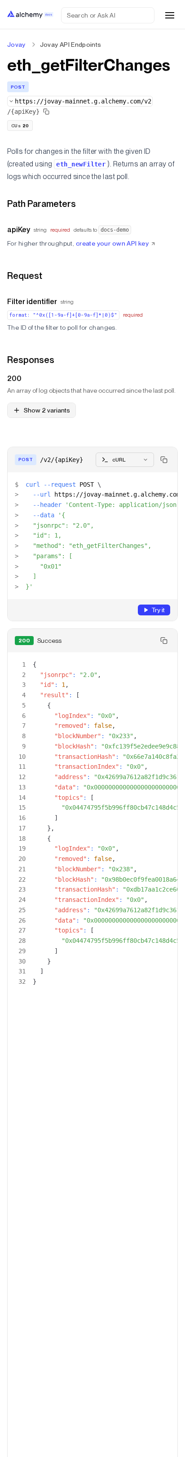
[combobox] (80, 101)
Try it (158, 610)
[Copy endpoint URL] (46, 112)
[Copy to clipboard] (164, 459)
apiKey (18, 229)
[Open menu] (170, 15)
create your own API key (112, 243)
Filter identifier (32, 301)
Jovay (16, 44)
